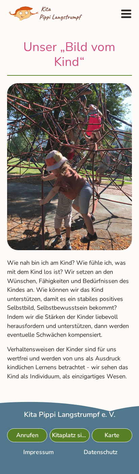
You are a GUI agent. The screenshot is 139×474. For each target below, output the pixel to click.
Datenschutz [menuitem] (100, 452)
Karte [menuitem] (112, 435)
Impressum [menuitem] (38, 452)
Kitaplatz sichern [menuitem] (70, 435)
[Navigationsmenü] (126, 13)
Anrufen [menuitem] (27, 435)
